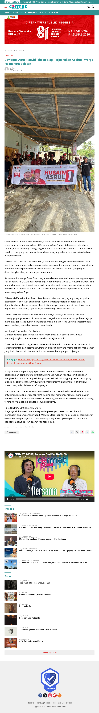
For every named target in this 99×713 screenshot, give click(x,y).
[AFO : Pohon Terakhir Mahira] (11, 643)
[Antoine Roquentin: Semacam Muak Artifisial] (11, 631)
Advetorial (9, 56)
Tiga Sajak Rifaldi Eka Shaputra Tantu (34, 583)
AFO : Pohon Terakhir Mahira (31, 641)
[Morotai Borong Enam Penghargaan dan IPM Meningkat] (11, 541)
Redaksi (31, 703)
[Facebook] (40, 695)
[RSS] (59, 695)
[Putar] (8, 499)
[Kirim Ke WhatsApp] (92, 432)
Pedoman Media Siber (62, 703)
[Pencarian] (93, 7)
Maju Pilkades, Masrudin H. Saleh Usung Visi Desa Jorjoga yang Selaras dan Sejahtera (55, 551)
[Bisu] (87, 499)
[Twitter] (45, 695)
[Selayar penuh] (91, 499)
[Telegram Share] (87, 432)
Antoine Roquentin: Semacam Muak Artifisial (38, 630)
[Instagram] (50, 695)
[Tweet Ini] (77, 432)
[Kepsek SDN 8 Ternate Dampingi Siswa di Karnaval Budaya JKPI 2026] (11, 517)
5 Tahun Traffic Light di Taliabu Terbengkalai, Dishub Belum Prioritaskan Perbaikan (53, 562)
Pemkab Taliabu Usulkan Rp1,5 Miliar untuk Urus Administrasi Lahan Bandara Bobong (55, 527)
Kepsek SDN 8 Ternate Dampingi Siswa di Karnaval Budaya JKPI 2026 (48, 516)
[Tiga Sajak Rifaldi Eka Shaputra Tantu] (11, 585)
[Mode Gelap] (88, 7)
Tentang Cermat (43, 703)
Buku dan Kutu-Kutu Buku (29, 618)
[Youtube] (55, 695)
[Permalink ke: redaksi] (7, 69)
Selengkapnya (49, 652)
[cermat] (18, 7)
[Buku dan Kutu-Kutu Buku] (11, 620)
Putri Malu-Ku (25, 606)
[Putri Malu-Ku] (11, 608)
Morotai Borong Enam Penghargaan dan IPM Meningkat (42, 539)
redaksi (12, 68)
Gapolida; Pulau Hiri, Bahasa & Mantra (35, 595)
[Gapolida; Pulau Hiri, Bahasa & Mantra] (11, 596)
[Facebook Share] (72, 432)
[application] (49, 476)
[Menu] (6, 7)
